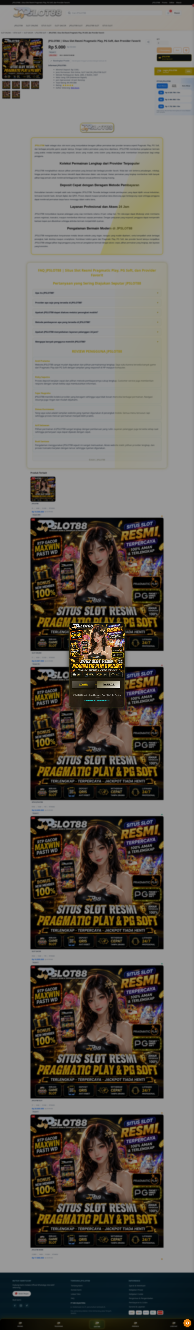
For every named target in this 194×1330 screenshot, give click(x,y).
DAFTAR (109, 684)
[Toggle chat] (187, 1323)
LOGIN (83, 684)
